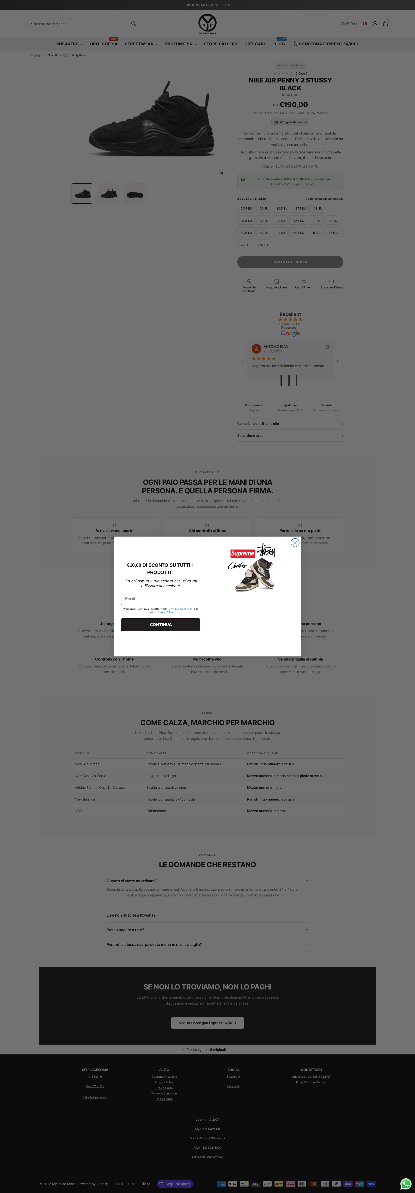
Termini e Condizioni (180, 608)
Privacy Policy (165, 612)
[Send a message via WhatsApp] (406, 1184)
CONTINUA (161, 624)
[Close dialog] (295, 542)
